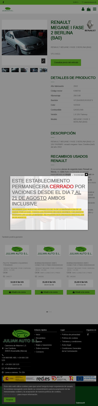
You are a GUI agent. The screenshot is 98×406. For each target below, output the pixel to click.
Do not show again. (79, 175)
